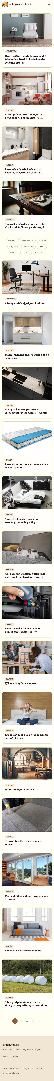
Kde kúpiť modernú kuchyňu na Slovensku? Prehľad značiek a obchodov (24, 118)
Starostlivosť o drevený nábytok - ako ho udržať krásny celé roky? (25, 226)
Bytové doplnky (26, 240)
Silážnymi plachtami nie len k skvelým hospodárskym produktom (26, 1004)
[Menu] (49, 4)
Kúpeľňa (26, 252)
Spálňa (41, 246)
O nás (5, 1056)
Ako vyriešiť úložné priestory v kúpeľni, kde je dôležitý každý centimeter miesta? (23, 172)
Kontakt (15, 1056)
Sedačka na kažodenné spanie (23, 950)
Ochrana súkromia (11, 1073)
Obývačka (14, 246)
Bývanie (11, 240)
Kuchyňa (42, 240)
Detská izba (28, 246)
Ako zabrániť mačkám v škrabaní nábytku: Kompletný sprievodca (25, 575)
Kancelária (39, 252)
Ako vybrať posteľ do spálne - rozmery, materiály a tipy (22, 520)
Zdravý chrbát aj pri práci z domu (25, 303)
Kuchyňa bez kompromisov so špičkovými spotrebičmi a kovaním (26, 411)
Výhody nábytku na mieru (20, 683)
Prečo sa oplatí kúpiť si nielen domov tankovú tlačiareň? (22, 630)
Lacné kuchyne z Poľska (19, 789)
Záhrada (13, 252)
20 (33, 1021)
